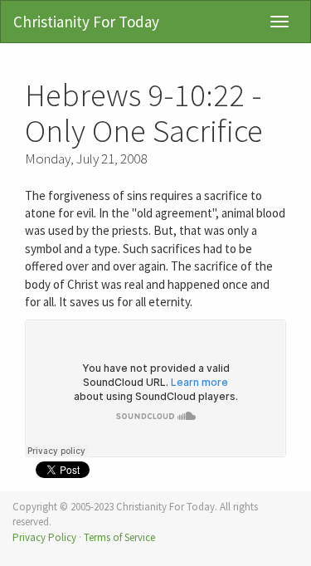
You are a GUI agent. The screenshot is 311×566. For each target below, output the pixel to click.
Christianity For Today (86, 22)
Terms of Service (119, 537)
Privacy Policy (44, 537)
